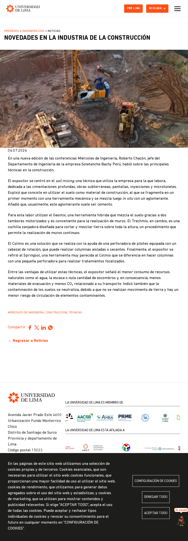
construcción (56, 312)
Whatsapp (50, 327)
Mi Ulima (155, 8)
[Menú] (177, 8)
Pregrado (11, 31)
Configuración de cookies (156, 481)
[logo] (23, 8)
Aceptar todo (155, 513)
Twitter (36, 327)
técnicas (75, 312)
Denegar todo (155, 497)
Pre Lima (133, 8)
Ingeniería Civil (33, 31)
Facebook (29, 327)
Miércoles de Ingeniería (26, 312)
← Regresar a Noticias (28, 341)
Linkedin (43, 327)
